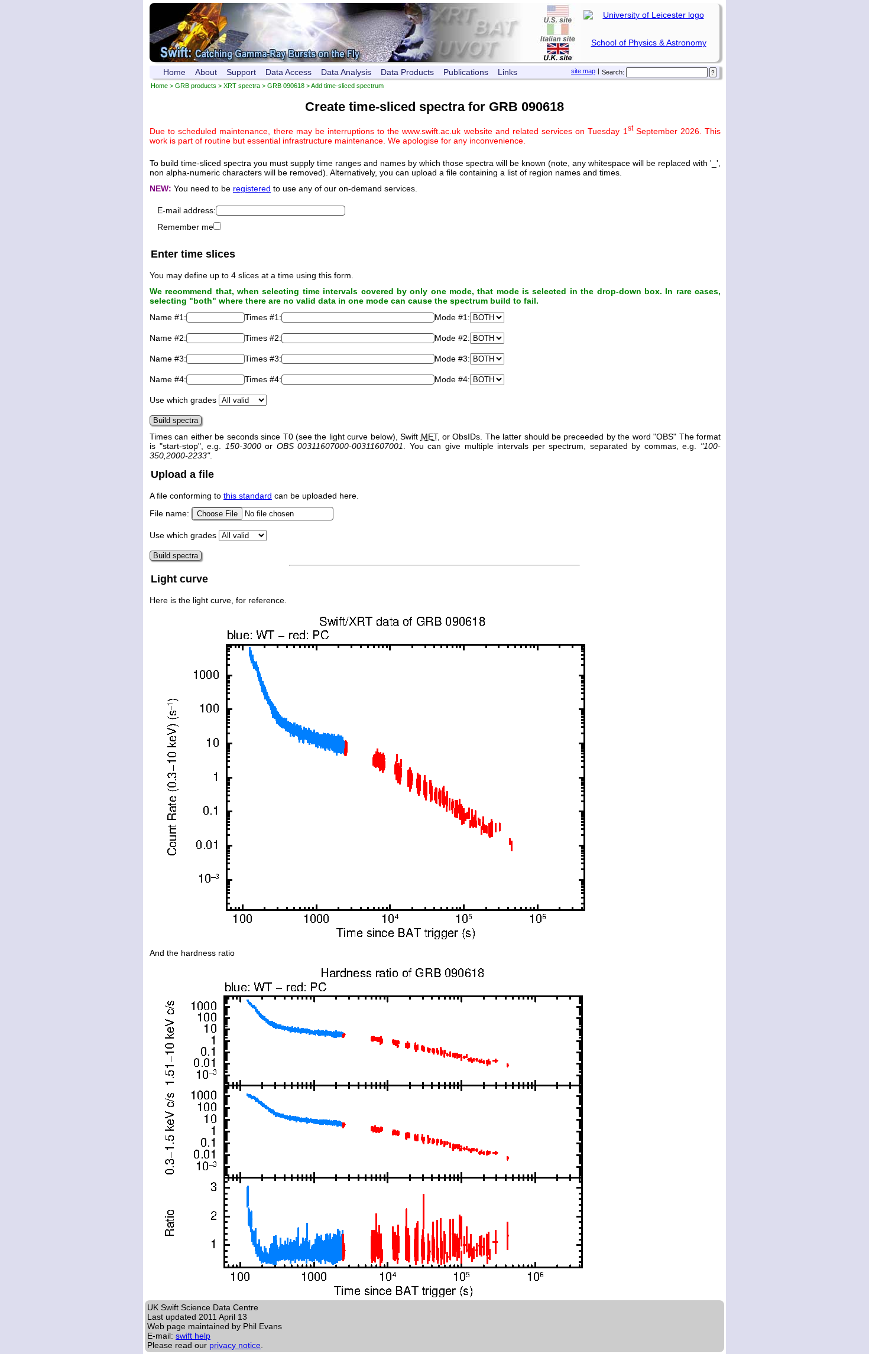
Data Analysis (346, 72)
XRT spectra (241, 85)
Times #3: (263, 358)
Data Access (288, 72)
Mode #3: (452, 358)
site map (583, 70)
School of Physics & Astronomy (648, 42)
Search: (613, 72)
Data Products (407, 72)
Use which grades (183, 400)
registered (252, 188)
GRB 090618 (285, 85)
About (206, 72)
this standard (247, 495)
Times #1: (263, 317)
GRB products (195, 85)
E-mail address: (186, 210)
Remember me (185, 227)
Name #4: (168, 379)
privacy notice (235, 1345)
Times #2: (263, 338)
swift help (193, 1335)
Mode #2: (452, 338)
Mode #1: (452, 317)
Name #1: (168, 317)
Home (174, 72)
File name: (171, 513)
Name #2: (168, 338)
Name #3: (168, 358)
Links (507, 72)
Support (241, 72)
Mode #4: (452, 379)
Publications (465, 72)
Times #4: (263, 379)
